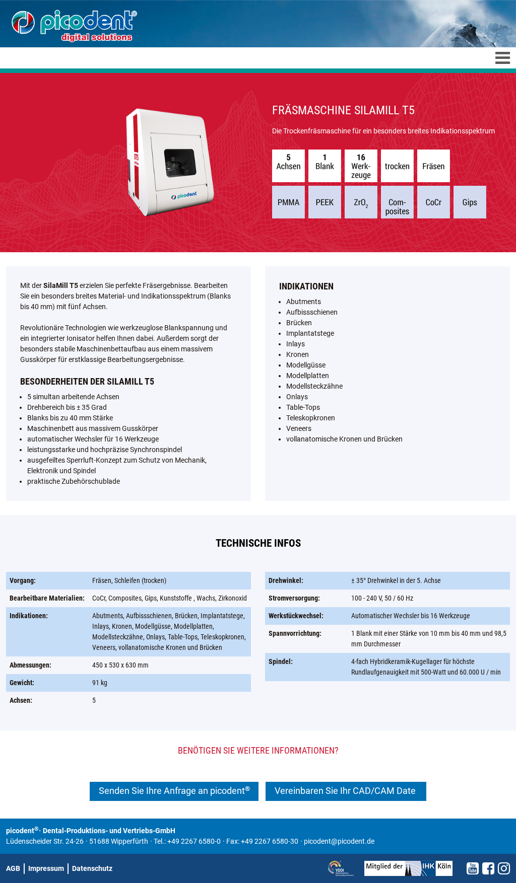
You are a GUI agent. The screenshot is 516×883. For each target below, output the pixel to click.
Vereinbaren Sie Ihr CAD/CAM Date (346, 791)
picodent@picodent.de (339, 841)
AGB (13, 868)
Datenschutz (92, 868)
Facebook (488, 868)
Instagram (504, 868)
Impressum (46, 868)
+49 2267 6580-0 (194, 841)
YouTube (473, 868)
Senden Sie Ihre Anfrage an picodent (174, 790)
